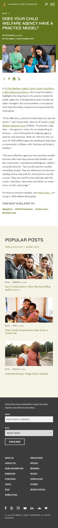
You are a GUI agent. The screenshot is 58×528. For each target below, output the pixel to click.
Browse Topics (32, 246)
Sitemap (34, 484)
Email (7, 414)
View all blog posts (14, 246)
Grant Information (14, 468)
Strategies (10, 478)
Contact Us (10, 463)
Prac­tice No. (45, 192)
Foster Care (41, 209)
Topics (8, 484)
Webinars (34, 468)
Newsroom (10, 473)
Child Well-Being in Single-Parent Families (26, 374)
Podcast (34, 463)
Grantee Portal (37, 489)
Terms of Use (36, 478)
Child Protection (24, 209)
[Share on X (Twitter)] (19, 79)
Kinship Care (9, 213)
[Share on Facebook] (9, 79)
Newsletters (11, 494)
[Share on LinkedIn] (14, 79)
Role (7, 428)
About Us (9, 457)
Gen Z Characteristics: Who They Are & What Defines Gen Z (27, 288)
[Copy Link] (4, 79)
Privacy (33, 473)
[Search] (46, 4)
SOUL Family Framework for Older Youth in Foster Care (26, 331)
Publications (36, 457)
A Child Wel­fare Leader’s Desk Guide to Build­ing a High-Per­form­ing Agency (28, 90)
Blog (4, 13)
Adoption (7, 209)
